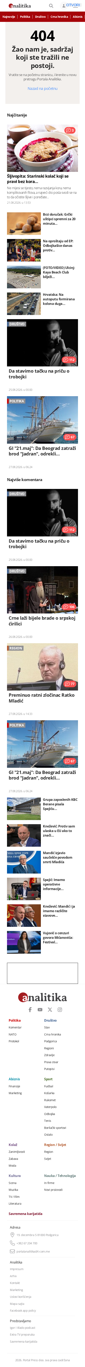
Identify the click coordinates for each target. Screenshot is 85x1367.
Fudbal (48, 1086)
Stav (47, 1027)
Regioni (49, 1048)
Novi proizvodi (53, 1190)
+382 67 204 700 (27, 1243)
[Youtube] (40, 1009)
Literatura (15, 1203)
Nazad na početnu (43, 88)
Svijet (47, 1159)
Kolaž (13, 1145)
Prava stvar (51, 1062)
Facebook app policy (23, 1310)
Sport (48, 1079)
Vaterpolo (50, 1107)
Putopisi (49, 1069)
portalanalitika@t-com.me (33, 1251)
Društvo (40, 16)
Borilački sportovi (55, 1128)
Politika (25, 16)
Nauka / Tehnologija (60, 1176)
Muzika (13, 1190)
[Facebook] (30, 1009)
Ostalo (48, 1134)
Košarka (49, 1093)
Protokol (14, 1041)
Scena (13, 1183)
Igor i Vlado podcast (22, 1328)
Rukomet (50, 1100)
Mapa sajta (17, 1304)
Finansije (14, 1086)
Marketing (15, 1093)
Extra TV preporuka (22, 1334)
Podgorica (50, 1041)
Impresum (16, 1269)
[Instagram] (59, 1009)
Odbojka (49, 1114)
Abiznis (78, 16)
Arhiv (13, 1276)
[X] (49, 1009)
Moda (12, 1165)
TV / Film (14, 1197)
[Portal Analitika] (20, 5)
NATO (12, 1034)
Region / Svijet (55, 1145)
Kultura (15, 1176)
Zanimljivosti (17, 1152)
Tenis (47, 1121)
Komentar (15, 1027)
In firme (49, 1183)
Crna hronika (59, 16)
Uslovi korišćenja (20, 1297)
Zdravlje (49, 1055)
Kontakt (15, 1283)
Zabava (13, 1159)
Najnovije (8, 16)
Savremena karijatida (25, 1214)
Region (48, 1152)
